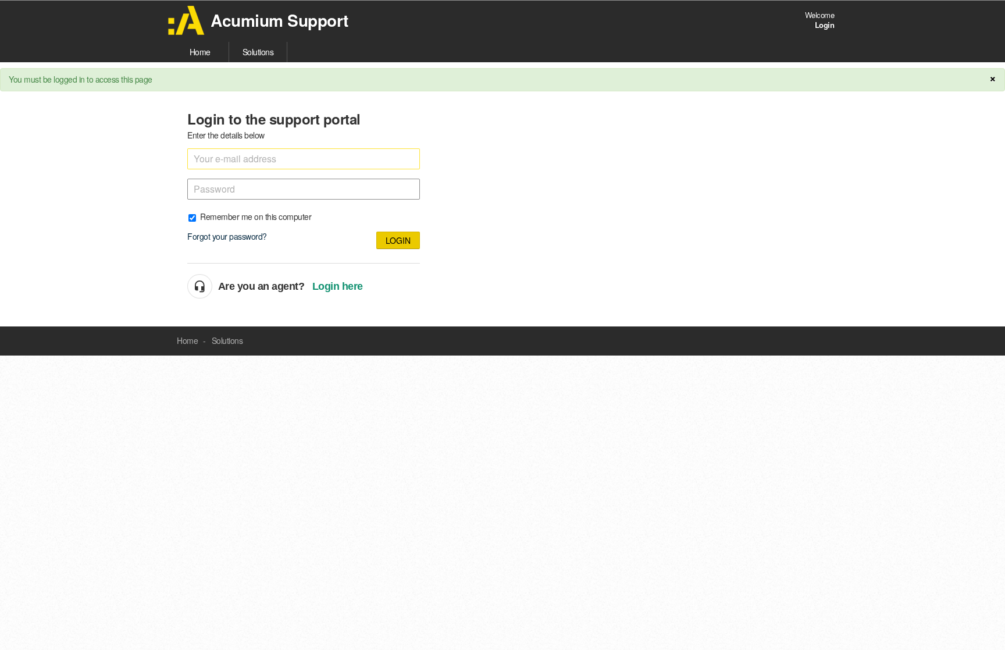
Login (398, 240)
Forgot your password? (227, 236)
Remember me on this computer (255, 216)
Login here (337, 286)
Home (200, 52)
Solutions (258, 52)
